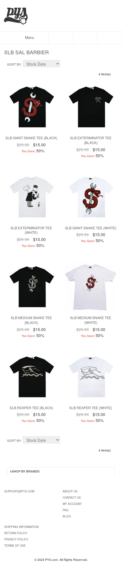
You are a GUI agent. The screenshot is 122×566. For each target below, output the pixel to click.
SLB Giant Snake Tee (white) (90, 227)
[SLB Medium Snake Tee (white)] (91, 287)
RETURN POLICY (16, 533)
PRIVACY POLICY (16, 539)
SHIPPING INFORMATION (21, 527)
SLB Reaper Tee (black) (31, 407)
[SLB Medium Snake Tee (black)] (31, 287)
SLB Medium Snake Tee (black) (31, 320)
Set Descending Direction (65, 64)
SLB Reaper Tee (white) (90, 407)
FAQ (65, 510)
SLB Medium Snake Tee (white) (90, 320)
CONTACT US (72, 498)
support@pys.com (19, 491)
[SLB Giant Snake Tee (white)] (91, 197)
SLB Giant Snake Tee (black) (31, 137)
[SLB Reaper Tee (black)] (31, 377)
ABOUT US (70, 491)
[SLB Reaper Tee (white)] (91, 377)
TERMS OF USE (15, 546)
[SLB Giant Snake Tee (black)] (31, 107)
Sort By (13, 64)
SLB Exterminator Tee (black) (91, 140)
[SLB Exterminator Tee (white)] (31, 197)
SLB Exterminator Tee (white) (31, 230)
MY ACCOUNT (72, 504)
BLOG (67, 516)
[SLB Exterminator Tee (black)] (91, 107)
